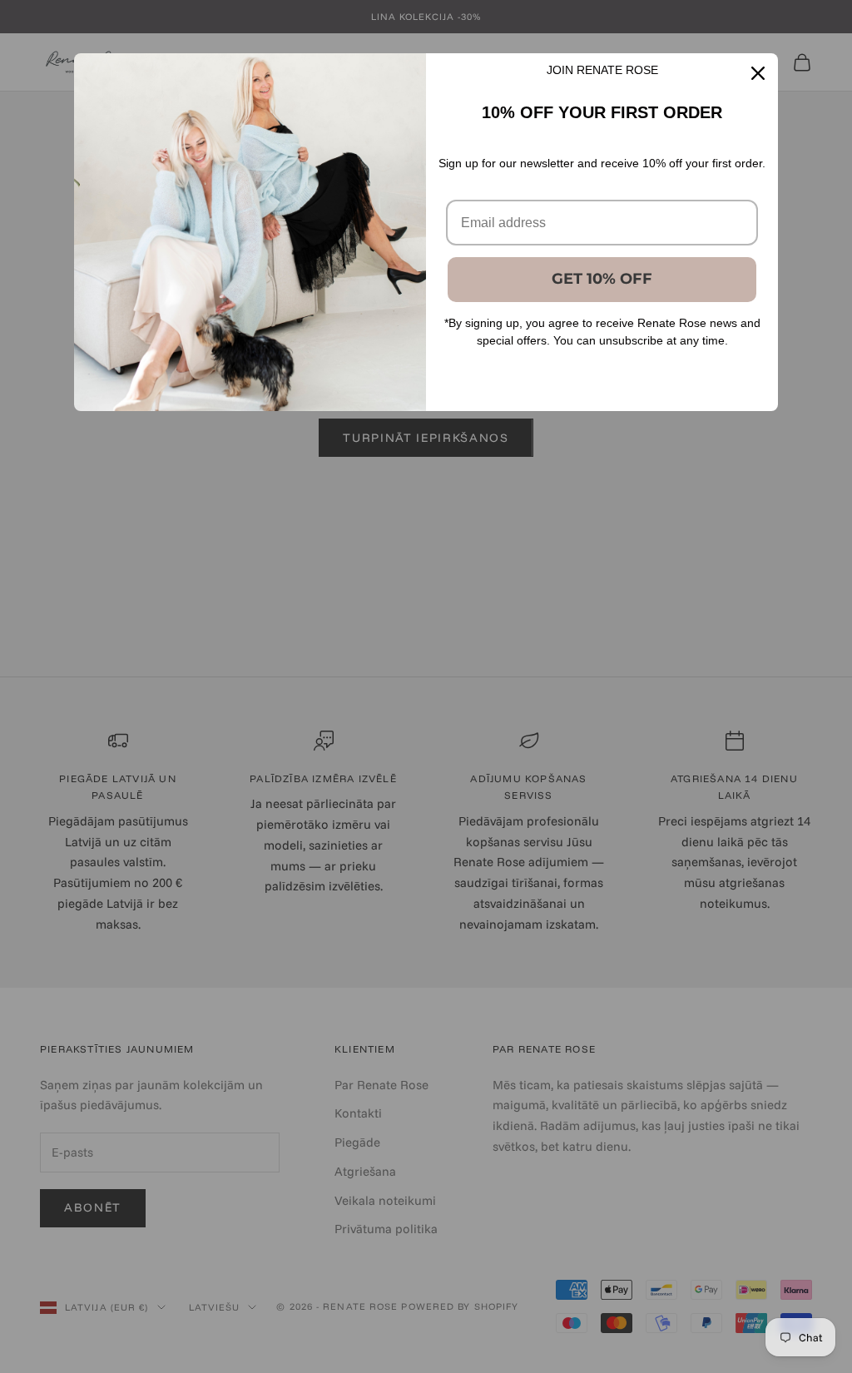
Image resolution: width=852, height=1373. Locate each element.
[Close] (758, 73)
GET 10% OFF (602, 279)
